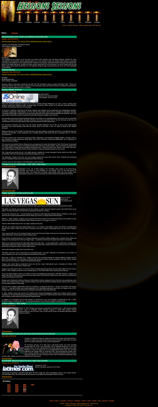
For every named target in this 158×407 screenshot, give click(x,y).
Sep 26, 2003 (24, 41)
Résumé (105, 400)
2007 (16, 391)
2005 (24, 386)
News (57, 400)
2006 (24, 385)
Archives (14, 33)
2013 (9, 390)
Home (51, 400)
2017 (9, 385)
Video (89, 400)
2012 (9, 391)
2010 (16, 386)
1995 (32, 385)
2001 (24, 391)
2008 (16, 390)
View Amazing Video (8, 191)
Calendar (63, 400)
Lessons (70, 400)
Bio (100, 400)
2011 (16, 385)
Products (77, 400)
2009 (16, 388)
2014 (9, 388)
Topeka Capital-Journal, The (11, 41)
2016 (9, 386)
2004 (24, 388)
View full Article (7, 331)
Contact (111, 400)
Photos (95, 400)
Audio (84, 400)
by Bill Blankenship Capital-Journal (40, 41)
